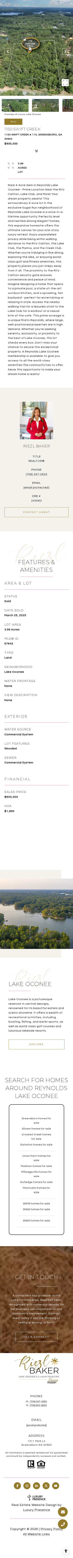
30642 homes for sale (36, 1209)
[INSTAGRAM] (26, 1485)
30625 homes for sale (36, 1220)
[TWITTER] (46, 1485)
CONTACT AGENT (36, 512)
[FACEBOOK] (17, 1485)
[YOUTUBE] (55, 1485)
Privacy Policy (52, 1529)
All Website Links (36, 1534)
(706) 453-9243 (38, 1405)
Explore (36, 1044)
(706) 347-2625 (36, 474)
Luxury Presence (36, 1510)
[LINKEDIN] (36, 1485)
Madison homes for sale (36, 1166)
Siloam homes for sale (36, 1128)
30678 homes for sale (36, 1203)
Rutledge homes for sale (36, 1182)
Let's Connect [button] (36, 1337)
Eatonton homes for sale (37, 1144)
